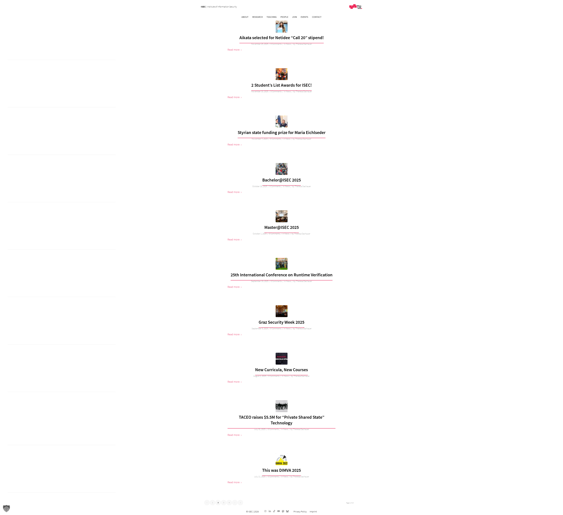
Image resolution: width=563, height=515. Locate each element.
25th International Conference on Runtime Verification (282, 275)
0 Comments (276, 44)
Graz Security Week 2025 (281, 322)
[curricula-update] (282, 359)
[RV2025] (282, 264)
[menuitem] (245, 17)
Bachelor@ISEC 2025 (281, 180)
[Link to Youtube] (278, 511)
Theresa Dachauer (304, 44)
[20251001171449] (282, 216)
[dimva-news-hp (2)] (282, 459)
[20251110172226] (282, 74)
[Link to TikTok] (274, 511)
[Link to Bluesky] (287, 511)
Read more (234, 49)
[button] (6, 508)
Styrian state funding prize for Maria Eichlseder (281, 132)
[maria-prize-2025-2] (282, 121)
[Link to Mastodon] (283, 511)
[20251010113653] (282, 169)
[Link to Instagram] (265, 511)
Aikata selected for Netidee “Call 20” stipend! (281, 37)
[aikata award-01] (282, 27)
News (288, 44)
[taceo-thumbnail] (282, 406)
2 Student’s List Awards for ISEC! (281, 85)
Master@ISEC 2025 (281, 227)
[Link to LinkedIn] (270, 511)
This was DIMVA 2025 (281, 470)
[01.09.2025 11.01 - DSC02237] (282, 311)
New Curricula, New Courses (281, 369)
